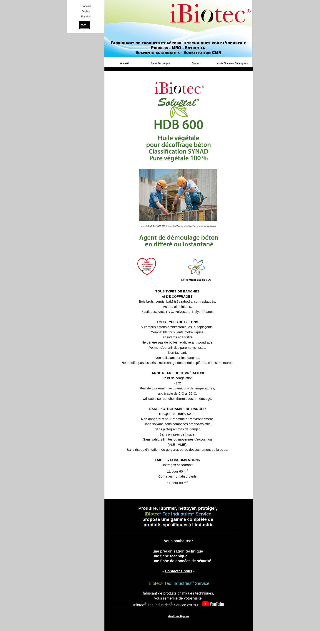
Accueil (124, 63)
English (85, 11)
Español (86, 16)
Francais (86, 5)
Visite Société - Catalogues (232, 63)
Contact (196, 63)
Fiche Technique (160, 63)
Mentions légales (178, 616)
